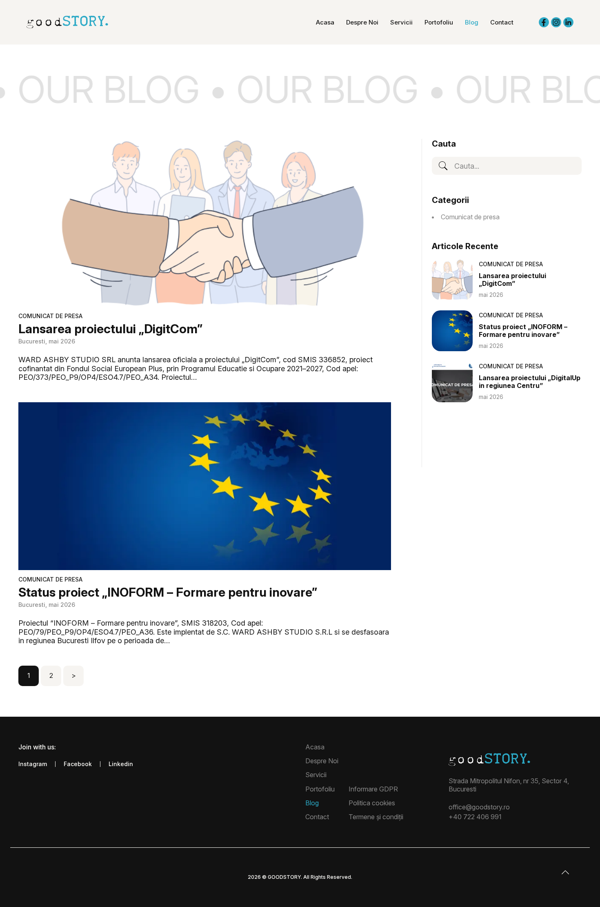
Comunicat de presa (50, 315)
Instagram (32, 764)
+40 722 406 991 (475, 817)
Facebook (78, 764)
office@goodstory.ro (479, 807)
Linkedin (121, 764)
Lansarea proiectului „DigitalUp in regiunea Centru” (529, 382)
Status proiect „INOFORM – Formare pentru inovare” (167, 592)
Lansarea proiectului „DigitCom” (110, 328)
